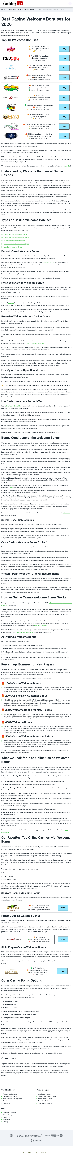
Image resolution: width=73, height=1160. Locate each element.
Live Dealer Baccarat (44, 1094)
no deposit (11, 303)
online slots (66, 513)
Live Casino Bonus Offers (14, 406)
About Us (6, 1101)
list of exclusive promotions (35, 343)
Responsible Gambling (10, 1094)
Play (64, 49)
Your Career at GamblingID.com (12, 1099)
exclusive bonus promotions (24, 632)
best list (67, 166)
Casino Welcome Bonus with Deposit (15, 234)
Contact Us (6, 1103)
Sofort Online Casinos (45, 1103)
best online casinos (40, 626)
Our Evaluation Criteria (10, 1096)
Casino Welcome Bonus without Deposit (16, 237)
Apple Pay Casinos (44, 1101)
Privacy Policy (7, 1115)
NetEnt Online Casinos (45, 1099)
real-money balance (48, 262)
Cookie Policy (7, 1117)
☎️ (30, 67)
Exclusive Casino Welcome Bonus (14, 240)
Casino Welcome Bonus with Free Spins (16, 244)
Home (3, 9)
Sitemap (5, 1122)
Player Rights (7, 1119)
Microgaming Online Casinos (47, 1096)
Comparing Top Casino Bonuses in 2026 (21, 9)
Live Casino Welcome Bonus (13, 247)
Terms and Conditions (9, 1112)
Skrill (11, 487)
